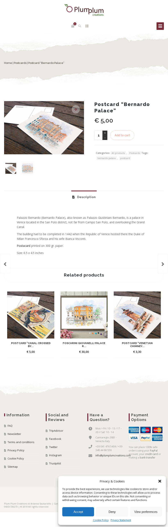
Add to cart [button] (27, 351)
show (87, 26)
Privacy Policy (16, 450)
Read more (134, 351)
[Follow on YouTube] (22, 496)
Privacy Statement (121, 520)
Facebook (55, 439)
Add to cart (122, 135)
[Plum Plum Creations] (84, 10)
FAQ (10, 426)
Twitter (53, 447)
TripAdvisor (56, 430)
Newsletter (14, 434)
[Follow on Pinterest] (37, 496)
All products (118, 153)
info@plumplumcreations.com (113, 455)
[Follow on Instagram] (30, 496)
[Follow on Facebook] (7, 496)
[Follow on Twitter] (15, 496)
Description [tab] (86, 197)
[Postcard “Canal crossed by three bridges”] (163, 263)
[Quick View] (40, 352)
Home (8, 62)
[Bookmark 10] (5, 263)
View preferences (146, 511)
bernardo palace (107, 158)
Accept (78, 511)
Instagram (55, 455)
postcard (125, 158)
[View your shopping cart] (72, 26)
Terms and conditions (21, 442)
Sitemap (13, 466)
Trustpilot (55, 463)
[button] (160, 481)
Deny (112, 511)
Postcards (20, 62)
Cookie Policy (101, 520)
